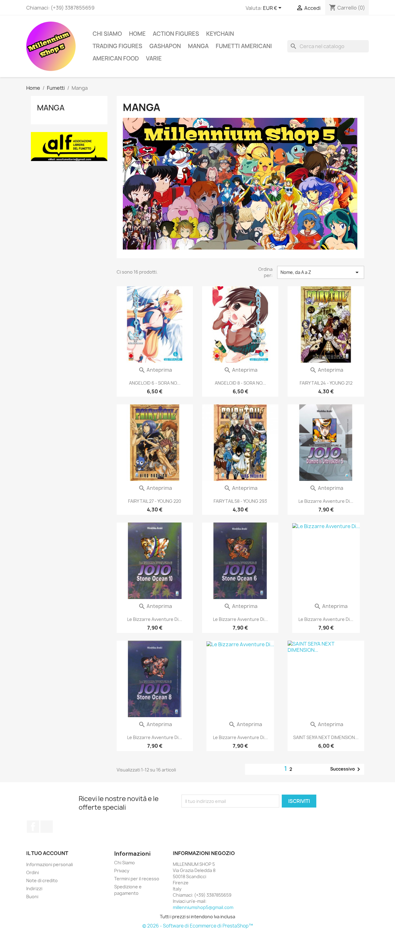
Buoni (32, 896)
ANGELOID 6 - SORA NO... (155, 383)
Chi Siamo (107, 34)
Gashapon (165, 46)
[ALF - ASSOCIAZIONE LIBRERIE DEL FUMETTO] (69, 146)
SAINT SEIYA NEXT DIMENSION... (326, 737)
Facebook (33, 826)
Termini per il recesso (136, 879)
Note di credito (42, 880)
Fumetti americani (244, 46)
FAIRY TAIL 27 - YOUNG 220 (154, 501)
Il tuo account (47, 853)
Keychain (220, 34)
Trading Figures (117, 46)
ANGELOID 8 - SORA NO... (240, 383)
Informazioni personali (49, 864)
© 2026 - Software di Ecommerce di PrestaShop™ (197, 926)
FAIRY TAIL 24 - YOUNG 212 (326, 383)
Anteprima (155, 369)
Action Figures (176, 34)
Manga (198, 46)
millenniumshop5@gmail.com (203, 907)
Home (137, 34)
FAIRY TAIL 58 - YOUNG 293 (240, 501)
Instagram (46, 826)
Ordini (32, 872)
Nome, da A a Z (321, 272)
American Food (116, 58)
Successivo (346, 769)
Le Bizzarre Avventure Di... (325, 501)
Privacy (121, 871)
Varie (154, 58)
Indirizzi (34, 888)
